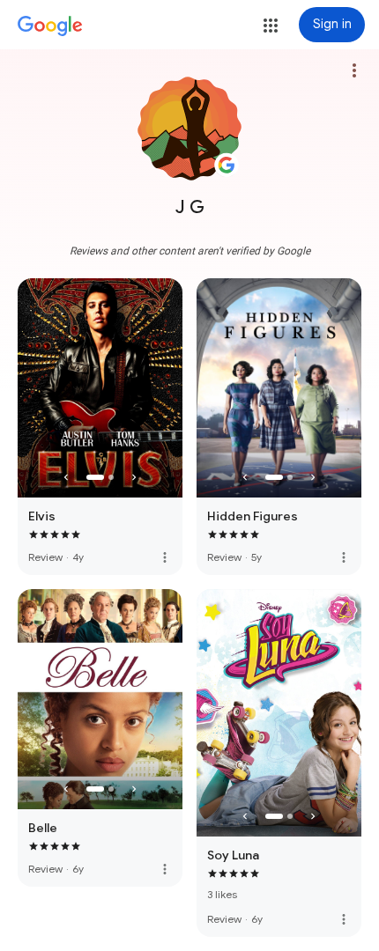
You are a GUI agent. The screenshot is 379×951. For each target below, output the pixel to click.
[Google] (50, 26)
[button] (270, 25)
